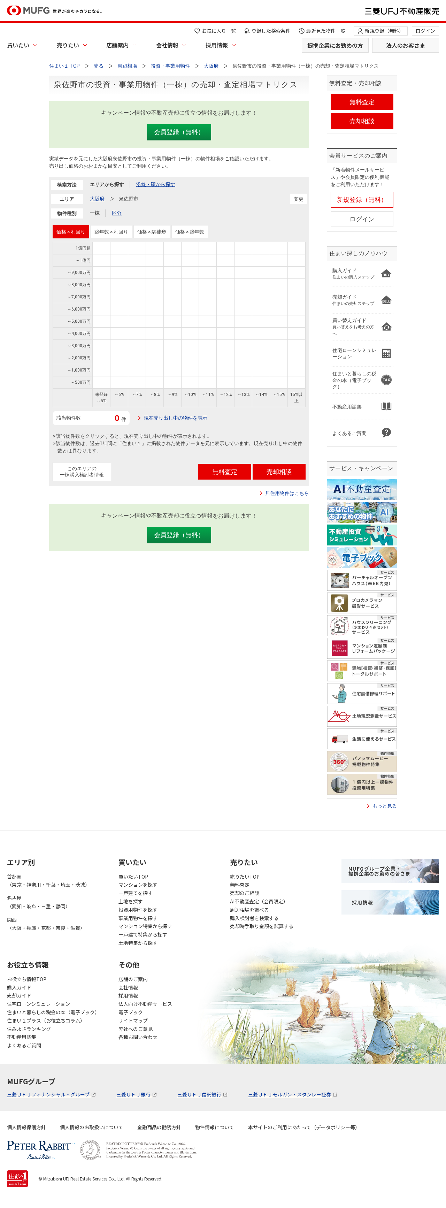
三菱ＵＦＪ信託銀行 (199, 1094)
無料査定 (239, 884)
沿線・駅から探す (155, 184)
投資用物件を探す (137, 909)
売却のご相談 (244, 892)
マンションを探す (137, 884)
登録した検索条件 (271, 30)
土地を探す (130, 901)
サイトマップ (133, 1020)
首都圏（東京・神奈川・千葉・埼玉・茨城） (48, 880)
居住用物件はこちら (287, 493)
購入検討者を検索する (254, 918)
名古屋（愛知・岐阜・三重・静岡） (38, 902)
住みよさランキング (29, 1028)
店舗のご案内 (133, 979)
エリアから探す (107, 184)
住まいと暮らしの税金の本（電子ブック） (53, 1012)
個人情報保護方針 (26, 1127)
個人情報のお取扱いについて (91, 1127)
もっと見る (384, 806)
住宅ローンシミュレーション (38, 1003)
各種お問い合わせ (137, 1036)
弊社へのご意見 (135, 1028)
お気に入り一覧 (219, 30)
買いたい (18, 45)
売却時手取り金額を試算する (261, 926)
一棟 (95, 213)
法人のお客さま (405, 45)
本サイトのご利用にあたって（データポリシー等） (304, 1127)
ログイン (425, 30)
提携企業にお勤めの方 (335, 45)
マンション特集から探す (145, 926)
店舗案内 (117, 45)
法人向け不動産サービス (145, 1003)
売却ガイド (19, 995)
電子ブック (130, 1012)
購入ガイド (19, 987)
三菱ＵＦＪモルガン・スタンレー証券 (290, 1094)
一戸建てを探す (135, 892)
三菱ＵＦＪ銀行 (134, 1094)
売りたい (68, 45)
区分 (117, 213)
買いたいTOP (133, 876)
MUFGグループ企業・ (379, 871)
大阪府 (97, 198)
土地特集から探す (137, 942)
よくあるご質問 (24, 1045)
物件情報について (214, 1127)
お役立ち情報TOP (26, 979)
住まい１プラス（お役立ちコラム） (46, 1020)
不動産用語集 (21, 1036)
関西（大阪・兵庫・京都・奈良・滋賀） (46, 923)
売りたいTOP (245, 876)
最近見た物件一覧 (325, 30)
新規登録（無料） (384, 30)
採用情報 (217, 45)
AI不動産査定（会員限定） (259, 901)
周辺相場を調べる (249, 909)
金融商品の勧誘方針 (159, 1127)
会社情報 (167, 45)
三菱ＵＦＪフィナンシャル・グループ (49, 1094)
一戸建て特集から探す (142, 934)
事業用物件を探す (137, 918)
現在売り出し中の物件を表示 (175, 418)
